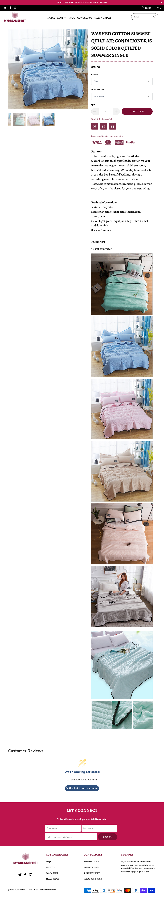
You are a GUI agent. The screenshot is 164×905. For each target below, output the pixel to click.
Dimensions (97, 89)
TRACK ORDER (102, 18)
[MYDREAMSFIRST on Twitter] (5, 8)
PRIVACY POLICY (91, 867)
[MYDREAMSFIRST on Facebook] (10, 8)
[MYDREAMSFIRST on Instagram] (15, 8)
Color (94, 74)
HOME (51, 18)
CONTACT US (84, 18)
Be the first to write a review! (82, 788)
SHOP (60, 18)
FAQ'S (72, 18)
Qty (93, 104)
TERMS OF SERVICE (93, 878)
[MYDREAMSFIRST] (14, 17)
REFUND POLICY (91, 861)
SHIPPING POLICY (92, 873)
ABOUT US (50, 867)
